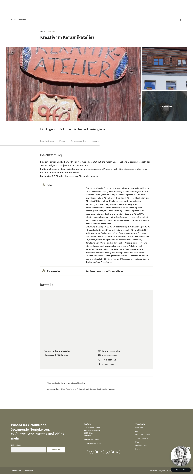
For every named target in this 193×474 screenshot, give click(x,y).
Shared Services (141, 438)
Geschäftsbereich (142, 435)
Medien (138, 442)
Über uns (139, 427)
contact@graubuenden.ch (94, 443)
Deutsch (153, 471)
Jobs (137, 431)
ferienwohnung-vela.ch (111, 351)
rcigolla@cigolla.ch (109, 355)
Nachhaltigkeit (141, 445)
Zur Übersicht (20, 20)
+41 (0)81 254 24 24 (91, 440)
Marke (138, 449)
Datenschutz (16, 471)
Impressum (28, 471)
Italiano (170, 471)
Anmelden (56, 449)
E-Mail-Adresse (16, 445)
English (162, 471)
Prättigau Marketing (77, 383)
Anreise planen (108, 364)
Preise (62, 141)
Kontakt (96, 141)
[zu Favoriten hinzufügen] (180, 19)
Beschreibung (47, 141)
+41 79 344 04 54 (109, 360)
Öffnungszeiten (78, 141)
